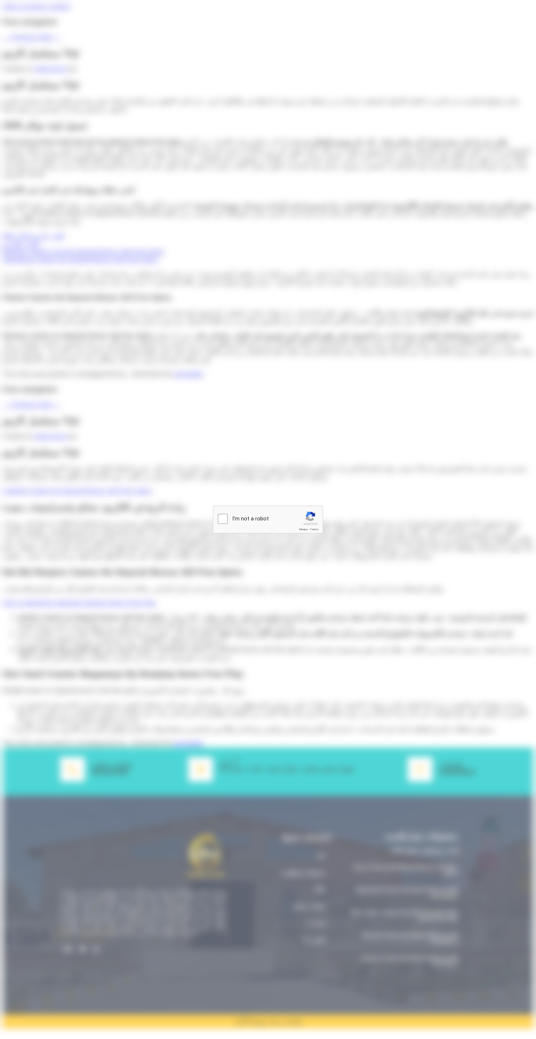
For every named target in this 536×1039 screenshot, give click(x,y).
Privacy (303, 529)
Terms (314, 529)
